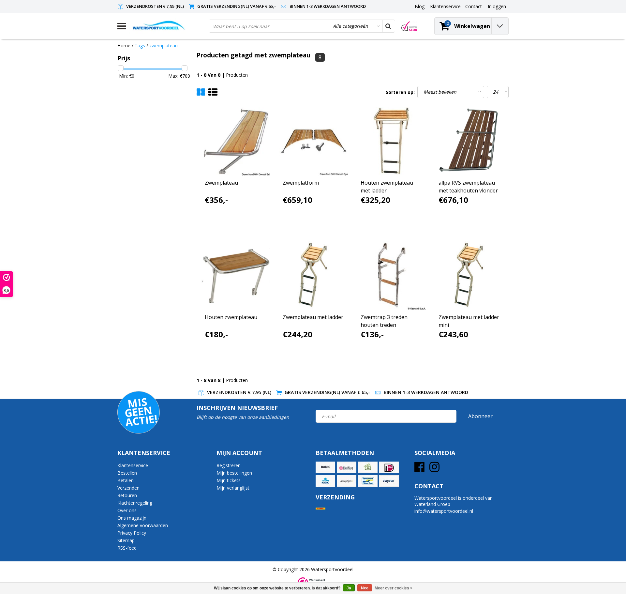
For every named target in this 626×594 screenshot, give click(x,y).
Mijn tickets (228, 480)
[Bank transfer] (325, 467)
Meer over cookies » (393, 588)
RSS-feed (127, 548)
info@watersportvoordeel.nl (443, 511)
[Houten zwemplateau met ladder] (391, 141)
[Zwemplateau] (235, 141)
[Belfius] (346, 467)
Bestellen (127, 473)
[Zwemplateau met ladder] (313, 275)
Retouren (127, 495)
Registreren (228, 465)
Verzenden (128, 488)
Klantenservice (132, 465)
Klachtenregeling (134, 503)
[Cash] (368, 467)
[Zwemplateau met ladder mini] (469, 275)
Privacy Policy (131, 533)
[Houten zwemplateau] (235, 275)
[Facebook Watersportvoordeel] (419, 469)
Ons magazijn (131, 518)
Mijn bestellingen (234, 473)
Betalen (125, 480)
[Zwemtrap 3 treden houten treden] (391, 275)
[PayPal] (389, 481)
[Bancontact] (368, 481)
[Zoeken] (388, 26)
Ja (349, 588)
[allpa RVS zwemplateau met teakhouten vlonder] (469, 141)
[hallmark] (409, 26)
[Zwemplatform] (313, 141)
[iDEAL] (389, 467)
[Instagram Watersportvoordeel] (434, 469)
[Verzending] (320, 509)
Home (123, 45)
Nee (364, 588)
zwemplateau (163, 45)
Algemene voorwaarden (142, 525)
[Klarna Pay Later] (346, 481)
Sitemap (126, 540)
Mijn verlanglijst (232, 488)
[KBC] (325, 481)
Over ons (127, 510)
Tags (140, 45)
